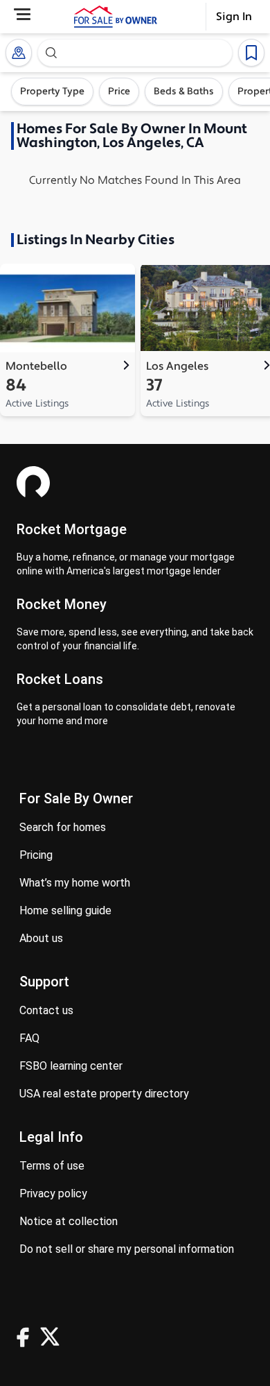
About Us (41, 938)
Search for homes (62, 827)
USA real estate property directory (104, 1093)
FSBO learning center (71, 1065)
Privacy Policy (53, 1193)
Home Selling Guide (65, 910)
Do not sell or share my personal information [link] (126, 1249)
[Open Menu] (22, 14)
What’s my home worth (74, 882)
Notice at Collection (68, 1221)
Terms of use (51, 1165)
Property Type (52, 91)
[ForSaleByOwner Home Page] (115, 17)
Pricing (36, 855)
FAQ (29, 1038)
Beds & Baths (184, 91)
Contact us (46, 1010)
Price (119, 91)
